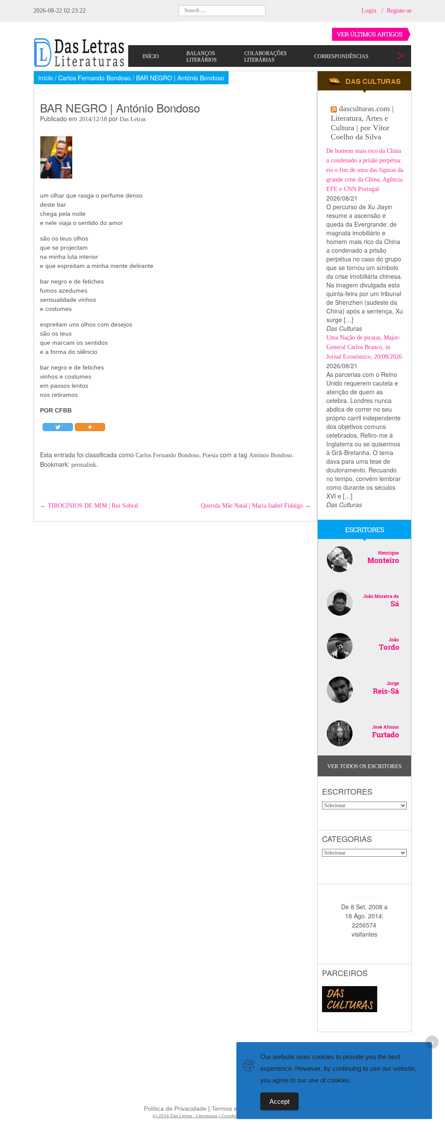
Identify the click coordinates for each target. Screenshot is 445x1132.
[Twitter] (58, 427)
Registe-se (399, 10)
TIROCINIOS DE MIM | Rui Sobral (89, 505)
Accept (279, 1101)
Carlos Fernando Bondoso (167, 455)
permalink (83, 465)
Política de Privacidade (175, 1108)
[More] (90, 427)
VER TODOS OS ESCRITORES (364, 766)
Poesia (210, 455)
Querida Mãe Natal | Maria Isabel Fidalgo (256, 505)
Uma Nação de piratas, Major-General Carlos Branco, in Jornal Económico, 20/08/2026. (365, 347)
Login (369, 10)
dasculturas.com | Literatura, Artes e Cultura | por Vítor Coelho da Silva (362, 122)
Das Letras (133, 119)
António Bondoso (270, 455)
